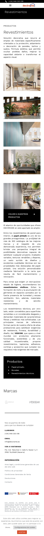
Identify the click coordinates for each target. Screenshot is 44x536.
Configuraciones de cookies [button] (25, 527)
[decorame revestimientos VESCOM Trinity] (22, 123)
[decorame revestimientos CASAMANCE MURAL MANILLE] (22, 150)
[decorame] (29, 4)
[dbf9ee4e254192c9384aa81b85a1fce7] (22, 65)
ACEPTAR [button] (22, 532)
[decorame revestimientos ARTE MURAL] (22, 98)
